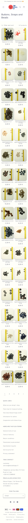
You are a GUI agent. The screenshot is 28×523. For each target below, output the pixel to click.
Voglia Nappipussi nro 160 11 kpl (7, 323)
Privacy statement (8, 453)
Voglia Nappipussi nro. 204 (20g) (7, 143)
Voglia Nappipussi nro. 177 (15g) (20, 241)
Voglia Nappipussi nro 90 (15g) (20, 82)
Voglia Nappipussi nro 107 (20, 162)
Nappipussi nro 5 (8, 121)
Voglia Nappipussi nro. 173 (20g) (20, 122)
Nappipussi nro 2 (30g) (7, 41)
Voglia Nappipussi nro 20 (20, 201)
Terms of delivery (8, 434)
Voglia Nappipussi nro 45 (20, 102)
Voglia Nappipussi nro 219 (7, 384)
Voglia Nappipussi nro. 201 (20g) (7, 282)
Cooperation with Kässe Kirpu (12, 420)
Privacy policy (21, 514)
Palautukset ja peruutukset (11, 442)
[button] (3, 7)
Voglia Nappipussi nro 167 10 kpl (20, 302)
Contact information (19, 519)
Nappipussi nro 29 (7, 201)
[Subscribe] (23, 496)
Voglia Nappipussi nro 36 (20, 182)
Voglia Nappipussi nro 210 (20, 384)
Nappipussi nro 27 (20, 62)
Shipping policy (20, 517)
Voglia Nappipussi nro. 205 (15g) (20, 42)
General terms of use (9, 431)
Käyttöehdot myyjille (9, 446)
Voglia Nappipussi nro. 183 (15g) (7, 261)
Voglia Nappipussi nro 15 (7, 240)
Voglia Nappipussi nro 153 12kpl (7, 344)
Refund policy (12, 514)
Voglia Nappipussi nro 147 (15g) (7, 364)
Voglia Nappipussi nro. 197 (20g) (20, 261)
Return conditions (8, 438)
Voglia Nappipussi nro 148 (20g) (20, 344)
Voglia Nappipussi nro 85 (7, 182)
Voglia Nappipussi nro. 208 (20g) (20, 282)
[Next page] (23, 394)
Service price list (8, 450)
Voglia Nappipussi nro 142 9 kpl (20, 364)
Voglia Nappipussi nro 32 (7, 62)
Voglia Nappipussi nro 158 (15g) (20, 323)
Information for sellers (10, 416)
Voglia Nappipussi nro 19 (7, 221)
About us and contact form (12, 478)
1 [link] (4, 394)
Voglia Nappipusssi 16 (20, 221)
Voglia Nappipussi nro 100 (7, 102)
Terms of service (10, 517)
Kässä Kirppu (13, 512)
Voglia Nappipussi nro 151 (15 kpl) (20, 143)
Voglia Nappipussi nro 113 (7, 162)
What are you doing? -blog (11, 405)
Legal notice (9, 519)
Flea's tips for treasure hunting (12, 409)
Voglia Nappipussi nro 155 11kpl (7, 82)
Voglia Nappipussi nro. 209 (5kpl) (7, 302)
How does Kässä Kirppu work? (12, 413)
